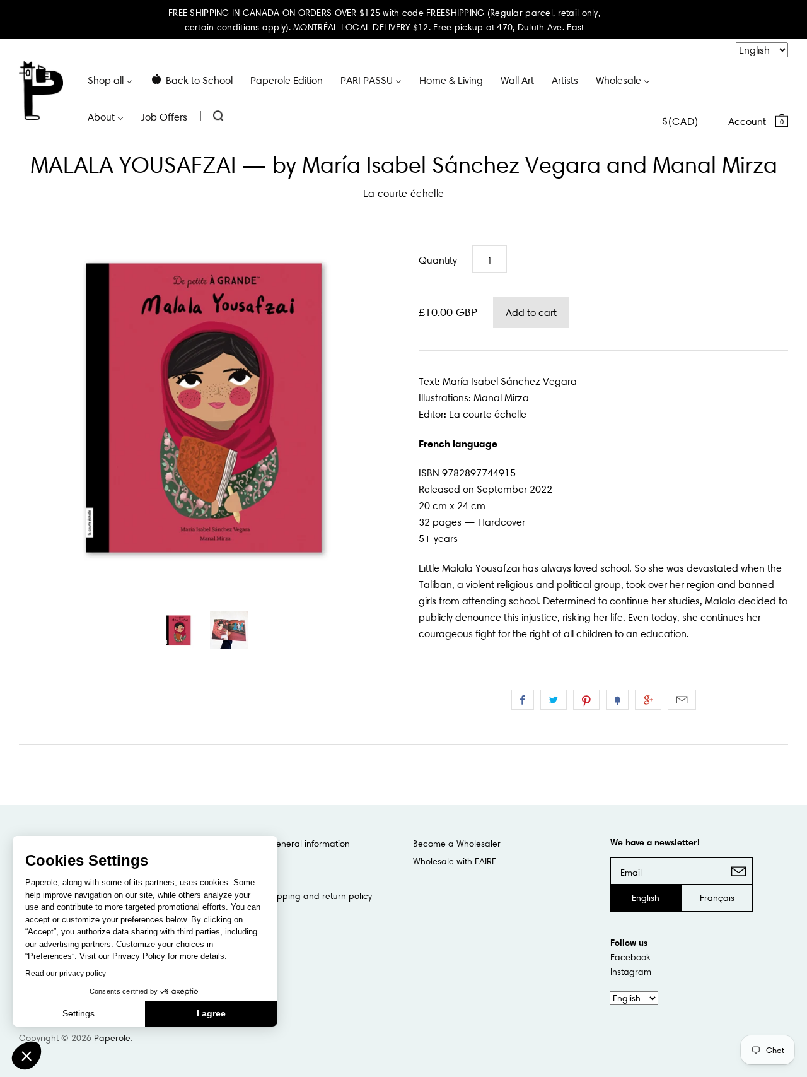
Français (717, 897)
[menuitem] (110, 79)
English (645, 897)
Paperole (112, 1038)
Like (522, 700)
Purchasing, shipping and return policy (294, 896)
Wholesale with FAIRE (454, 861)
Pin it (586, 700)
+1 (648, 700)
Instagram (630, 971)
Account (747, 121)
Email (682, 700)
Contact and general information (283, 843)
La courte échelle (403, 193)
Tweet (553, 700)
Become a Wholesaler (457, 843)
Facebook (630, 957)
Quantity (438, 260)
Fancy (617, 700)
